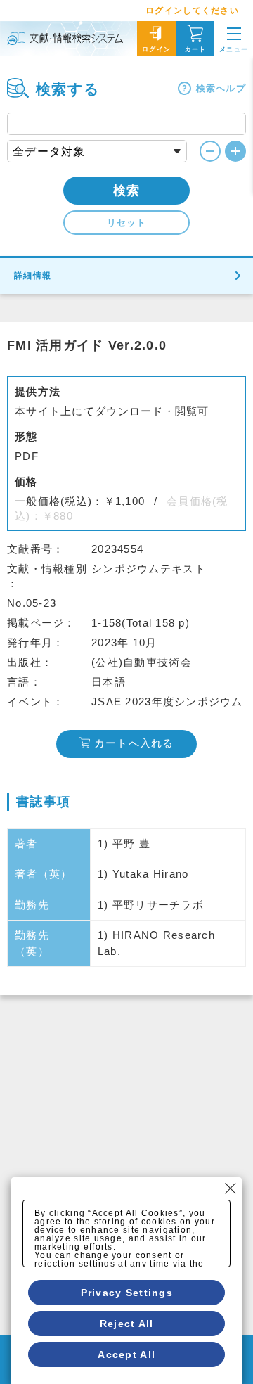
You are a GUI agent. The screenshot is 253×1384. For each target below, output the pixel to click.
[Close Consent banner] (230, 1188)
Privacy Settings (127, 1292)
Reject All (127, 1323)
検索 (127, 191)
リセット (126, 222)
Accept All (126, 1354)
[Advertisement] (126, 1128)
